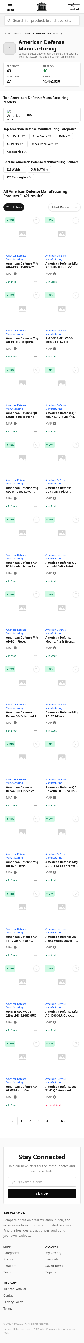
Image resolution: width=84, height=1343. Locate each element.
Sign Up (42, 1193)
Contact (8, 1295)
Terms (7, 1308)
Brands (18, 33)
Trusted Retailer (14, 1289)
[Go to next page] (72, 1121)
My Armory (53, 1253)
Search (8, 1272)
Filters (17, 207)
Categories (11, 1253)
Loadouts (52, 1259)
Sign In (50, 1272)
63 (63, 1121)
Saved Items (54, 1266)
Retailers (9, 1266)
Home (6, 33)
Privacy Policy (13, 1302)
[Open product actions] (36, 282)
